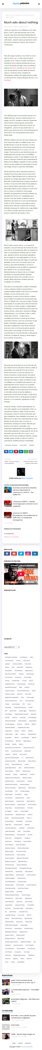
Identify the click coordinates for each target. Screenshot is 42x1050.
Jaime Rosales (16, 704)
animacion (18, 677)
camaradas (20, 667)
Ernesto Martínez (31, 885)
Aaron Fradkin (27, 841)
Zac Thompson (21, 948)
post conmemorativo (11, 700)
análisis (23, 734)
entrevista (23, 717)
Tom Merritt (18, 794)
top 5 (22, 697)
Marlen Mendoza (9, 834)
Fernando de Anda (10, 888)
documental (8, 670)
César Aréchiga (9, 875)
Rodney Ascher (20, 935)
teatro (22, 958)
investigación (18, 838)
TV (22, 757)
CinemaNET (19, 821)
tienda (13, 962)
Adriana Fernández (10, 721)
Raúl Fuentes (31, 787)
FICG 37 (18, 771)
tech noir (29, 958)
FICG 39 (14, 744)
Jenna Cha (19, 901)
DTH (16, 791)
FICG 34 (30, 731)
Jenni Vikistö (28, 901)
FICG (13, 667)
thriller (31, 707)
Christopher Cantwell (11, 868)
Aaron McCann (9, 844)
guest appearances (10, 767)
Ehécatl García (22, 878)
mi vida (24, 680)
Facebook (7, 80)
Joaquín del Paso (20, 905)
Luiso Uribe (21, 915)
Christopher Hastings (26, 868)
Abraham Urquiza (10, 848)
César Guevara (20, 875)
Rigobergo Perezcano (11, 931)
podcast (31, 445)
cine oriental (23, 754)
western (30, 781)
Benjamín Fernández (22, 858)
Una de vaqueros (9, 724)
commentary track (16, 751)
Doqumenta (8, 731)
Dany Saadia (32, 721)
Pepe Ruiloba (18, 928)
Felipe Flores (8, 808)
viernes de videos (17, 664)
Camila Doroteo (9, 865)
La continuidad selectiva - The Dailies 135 (25, 991)
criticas (18, 660)
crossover (7, 774)
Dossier (17, 731)
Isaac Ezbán (18, 898)
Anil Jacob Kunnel (21, 851)
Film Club (30, 808)
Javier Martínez (9, 901)
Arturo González (9, 858)
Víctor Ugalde (29, 945)
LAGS (19, 831)
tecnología (8, 707)
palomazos (29, 667)
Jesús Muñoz (8, 905)
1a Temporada (25, 737)
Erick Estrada (20, 885)
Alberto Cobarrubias (23, 848)
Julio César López (18, 908)
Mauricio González (10, 787)
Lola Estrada (26, 831)
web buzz (19, 694)
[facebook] (7, 554)
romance (7, 754)
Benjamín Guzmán (10, 861)
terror (6, 962)
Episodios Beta (9, 885)
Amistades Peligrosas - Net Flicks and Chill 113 (25, 1000)
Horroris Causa (26, 895)
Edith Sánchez (22, 721)
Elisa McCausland (10, 881)
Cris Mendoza (18, 670)
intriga (7, 704)
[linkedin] (35, 554)
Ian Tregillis (8, 811)
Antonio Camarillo (10, 761)
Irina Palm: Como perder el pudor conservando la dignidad (23, 1016)
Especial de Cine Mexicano (12, 777)
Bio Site (20, 1043)
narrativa (7, 958)
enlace (15, 58)
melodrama (31, 955)
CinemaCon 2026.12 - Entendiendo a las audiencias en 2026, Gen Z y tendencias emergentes (25, 516)
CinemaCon (8, 737)
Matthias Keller (9, 921)
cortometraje (30, 674)
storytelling (17, 841)
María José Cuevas (17, 918)
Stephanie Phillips (26, 942)
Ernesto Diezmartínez (20, 707)
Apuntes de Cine (9, 854)
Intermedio (15, 1025)
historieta (8, 955)
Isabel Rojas (28, 898)
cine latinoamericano (23, 690)
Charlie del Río (31, 801)
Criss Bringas (9, 791)
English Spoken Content (21, 714)
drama (7, 667)
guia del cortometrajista (12, 757)
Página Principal (10, 15)
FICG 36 (34, 737)
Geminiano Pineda (23, 888)
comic (7, 751)
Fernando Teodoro (20, 808)
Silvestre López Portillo (11, 942)
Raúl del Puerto (28, 928)
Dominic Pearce (31, 875)
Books (7, 818)
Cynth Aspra (19, 871)
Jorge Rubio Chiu (10, 684)
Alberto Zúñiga (9, 851)
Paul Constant (21, 834)
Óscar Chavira (30, 757)
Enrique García (18, 824)
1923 (16, 734)
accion (31, 680)
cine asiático (9, 798)
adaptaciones (29, 670)
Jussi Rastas (29, 908)
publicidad (28, 751)
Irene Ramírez (9, 898)
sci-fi (21, 700)
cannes (27, 764)
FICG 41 (21, 744)
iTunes (14, 68)
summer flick (15, 680)
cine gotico (18, 952)
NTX (24, 704)
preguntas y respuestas (11, 697)
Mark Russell (8, 794)
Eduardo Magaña (10, 878)
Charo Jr (29, 818)
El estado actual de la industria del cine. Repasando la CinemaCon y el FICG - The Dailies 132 (24, 491)
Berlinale (18, 741)
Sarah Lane (8, 838)
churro (33, 690)
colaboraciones (19, 798)
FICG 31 (23, 731)
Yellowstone (32, 710)
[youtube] (14, 554)
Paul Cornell (8, 928)
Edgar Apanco (27, 741)
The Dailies (31, 684)
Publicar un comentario (11, 537)
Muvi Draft (28, 694)
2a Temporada (9, 741)
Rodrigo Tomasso (10, 938)
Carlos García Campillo (17, 818)
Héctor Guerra (26, 771)
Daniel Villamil (32, 804)
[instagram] (28, 554)
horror (29, 704)
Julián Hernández (10, 831)
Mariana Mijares (24, 784)
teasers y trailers (9, 694)
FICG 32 (7, 717)
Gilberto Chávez (9, 891)
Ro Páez (30, 834)
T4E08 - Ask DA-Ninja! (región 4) (23, 1034)
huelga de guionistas (19, 955)
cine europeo (27, 677)
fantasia (19, 724)
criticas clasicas (9, 690)
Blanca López (21, 761)
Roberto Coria (23, 931)
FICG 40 (16, 737)
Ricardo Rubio (9, 814)
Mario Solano (32, 761)
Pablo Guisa (28, 921)
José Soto (8, 908)
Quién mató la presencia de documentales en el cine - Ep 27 (23, 981)
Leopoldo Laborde (10, 915)
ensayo (15, 774)
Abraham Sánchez (29, 767)
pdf (6, 710)
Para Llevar (28, 664)
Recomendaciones (17, 764)
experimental (9, 734)
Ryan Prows (21, 938)
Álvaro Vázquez (9, 801)
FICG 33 (27, 724)
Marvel (7, 918)
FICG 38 (7, 744)
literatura (27, 838)
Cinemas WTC (9, 871)
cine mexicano (9, 660)
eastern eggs (22, 710)
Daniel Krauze (21, 804)
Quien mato (13, 710)
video (31, 657)
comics (7, 680)
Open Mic (33, 714)
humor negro (30, 697)
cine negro (27, 952)
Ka (6, 911)
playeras (15, 958)
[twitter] (21, 554)
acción (7, 764)
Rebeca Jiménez (27, 777)
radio (20, 767)
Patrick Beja (23, 925)
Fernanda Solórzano (10, 828)
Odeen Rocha (22, 787)
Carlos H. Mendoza (22, 865)
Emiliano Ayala (22, 881)
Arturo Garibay (21, 854)
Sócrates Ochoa (9, 781)
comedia (21, 674)
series (28, 798)
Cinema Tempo (9, 821)
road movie (8, 841)
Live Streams (23, 657)
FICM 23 (27, 824)
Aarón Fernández (20, 844)
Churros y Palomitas (26, 1046)
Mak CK (29, 915)
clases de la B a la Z (28, 747)
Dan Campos (8, 26)
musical (32, 774)
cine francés (8, 952)
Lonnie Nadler (24, 811)
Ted (34, 942)
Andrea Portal (20, 801)
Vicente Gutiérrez (18, 945)
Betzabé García (22, 861)
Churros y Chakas (10, 804)
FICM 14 (34, 724)
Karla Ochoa (12, 911)
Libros (16, 811)
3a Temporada (32, 717)
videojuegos (20, 962)
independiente (32, 734)
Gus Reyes (19, 891)
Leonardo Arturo (23, 911)
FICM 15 (15, 754)
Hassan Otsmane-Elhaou (12, 895)
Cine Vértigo (8, 714)
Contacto (28, 1043)
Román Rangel (21, 684)
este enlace (29, 68)
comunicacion (21, 781)
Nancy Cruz (19, 921)
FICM (20, 687)
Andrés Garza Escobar (11, 784)
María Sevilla (28, 918)
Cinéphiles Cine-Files (23, 727)
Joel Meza (21, 828)
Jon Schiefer (30, 905)
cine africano (31, 948)
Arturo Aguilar (9, 771)
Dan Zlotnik (28, 821)
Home (13, 1043)
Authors (30, 814)
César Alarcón (29, 871)
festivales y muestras (22, 15)
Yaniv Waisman (9, 948)
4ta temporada (29, 700)
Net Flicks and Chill (10, 674)
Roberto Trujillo (9, 935)
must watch (23, 445)
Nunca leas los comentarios (13, 747)
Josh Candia (30, 828)
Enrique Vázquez (25, 791)
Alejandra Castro (20, 814)
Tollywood (8, 945)
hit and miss (8, 677)
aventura (14, 717)
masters (27, 687)
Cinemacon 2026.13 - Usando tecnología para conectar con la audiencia (25, 503)
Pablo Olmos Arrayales (11, 925)
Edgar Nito (8, 824)
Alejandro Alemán (10, 727)
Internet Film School (10, 687)
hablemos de (23, 774)
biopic (26, 794)
